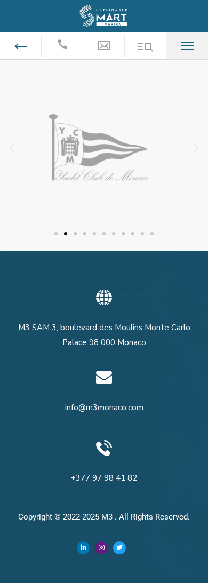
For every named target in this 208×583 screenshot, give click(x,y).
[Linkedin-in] (83, 547)
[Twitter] (119, 547)
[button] (12, 147)
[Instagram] (101, 547)
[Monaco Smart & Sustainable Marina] (104, 15)
